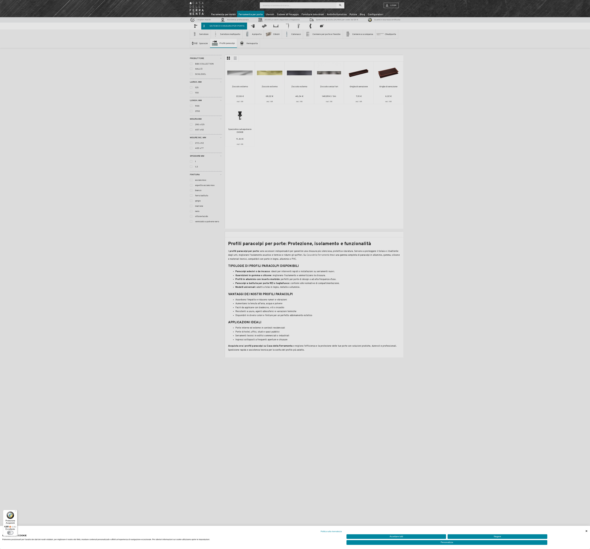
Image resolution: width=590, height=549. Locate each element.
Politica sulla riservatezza (331, 531)
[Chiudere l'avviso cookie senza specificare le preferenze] (586, 531)
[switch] (10, 533)
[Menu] (15, 512)
